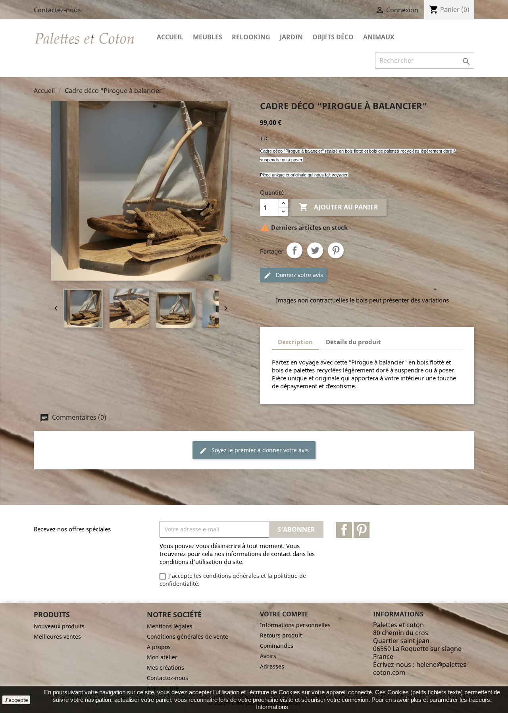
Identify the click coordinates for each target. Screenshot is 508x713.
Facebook (344, 530)
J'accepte (16, 700)
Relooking (251, 37)
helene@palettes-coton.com (420, 668)
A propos (159, 647)
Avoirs (268, 656)
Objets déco (333, 37)
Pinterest (336, 250)
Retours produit (281, 635)
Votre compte (284, 614)
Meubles (207, 37)
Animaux (378, 37)
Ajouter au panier (338, 207)
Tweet (315, 250)
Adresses (272, 666)
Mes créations (165, 667)
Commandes (276, 645)
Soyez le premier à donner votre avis (259, 450)
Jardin (291, 37)
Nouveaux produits (59, 626)
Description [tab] (295, 342)
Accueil (170, 37)
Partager (294, 250)
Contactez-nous (57, 10)
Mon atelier (162, 657)
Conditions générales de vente (187, 636)
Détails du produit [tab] (353, 342)
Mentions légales (169, 626)
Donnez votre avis (298, 275)
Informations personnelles (295, 625)
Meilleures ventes (57, 636)
